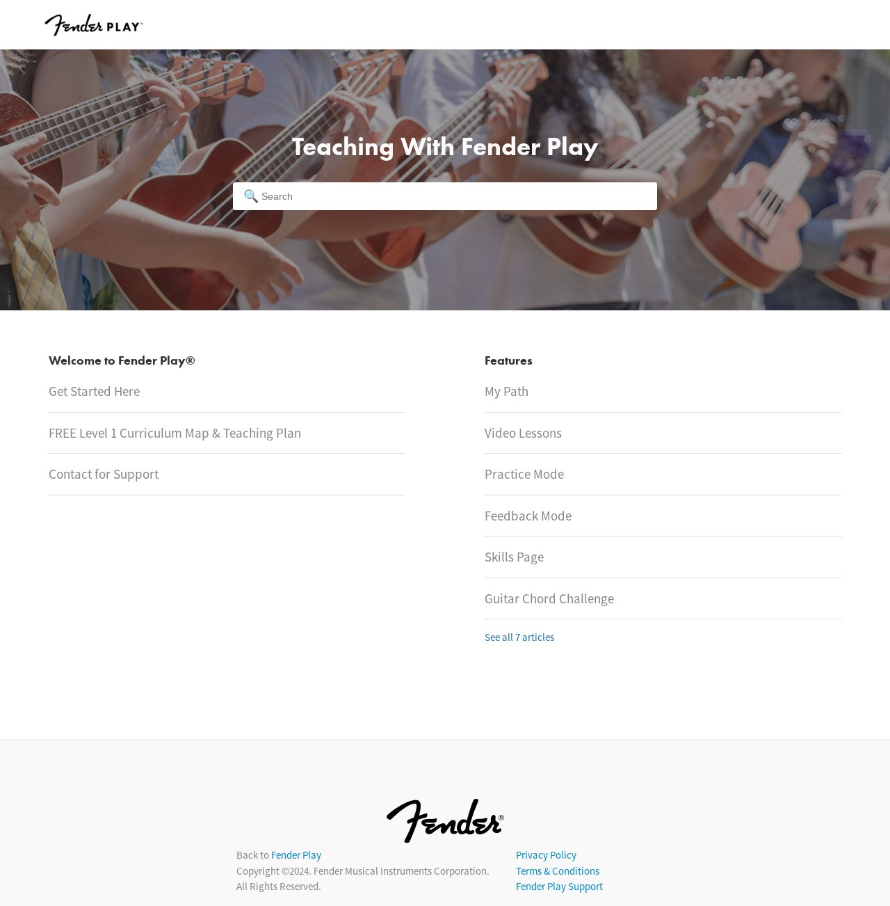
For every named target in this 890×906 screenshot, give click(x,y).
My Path (506, 391)
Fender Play (296, 854)
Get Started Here (94, 391)
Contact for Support (104, 474)
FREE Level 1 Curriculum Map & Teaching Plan (175, 432)
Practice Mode (524, 474)
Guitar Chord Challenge (549, 598)
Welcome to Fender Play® (122, 361)
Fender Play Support (559, 886)
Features (509, 361)
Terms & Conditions (557, 870)
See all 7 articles (519, 637)
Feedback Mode (528, 515)
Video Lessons (523, 432)
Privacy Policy (546, 854)
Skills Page (514, 556)
